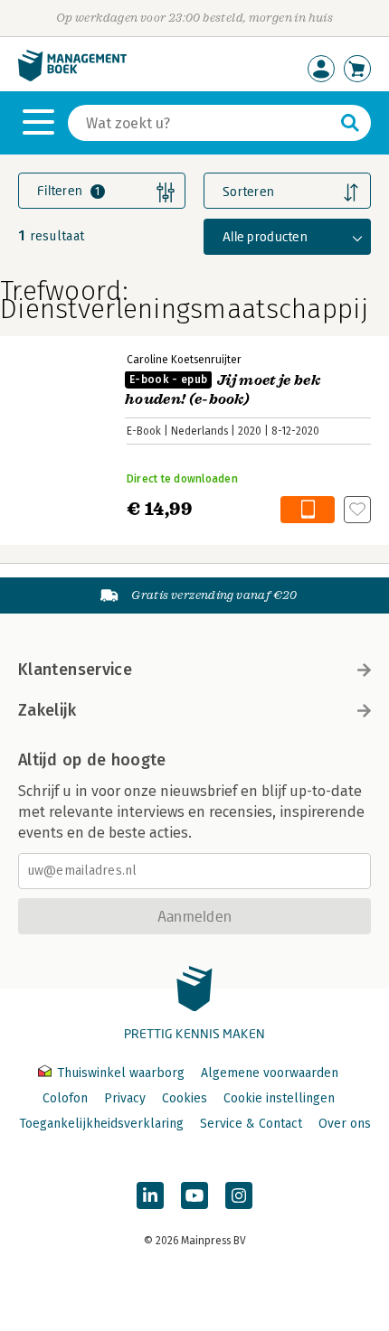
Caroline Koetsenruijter (184, 359)
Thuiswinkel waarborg (120, 1073)
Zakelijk (47, 710)
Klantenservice (75, 670)
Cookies (184, 1098)
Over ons (344, 1123)
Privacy (125, 1098)
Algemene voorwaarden (269, 1073)
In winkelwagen (307, 509)
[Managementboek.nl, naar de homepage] (72, 77)
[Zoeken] (350, 123)
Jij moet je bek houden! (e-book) (222, 389)
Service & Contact (251, 1123)
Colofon (65, 1098)
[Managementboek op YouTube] (194, 1195)
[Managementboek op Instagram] (238, 1195)
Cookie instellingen (279, 1098)
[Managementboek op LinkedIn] (150, 1195)
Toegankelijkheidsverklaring (101, 1123)
